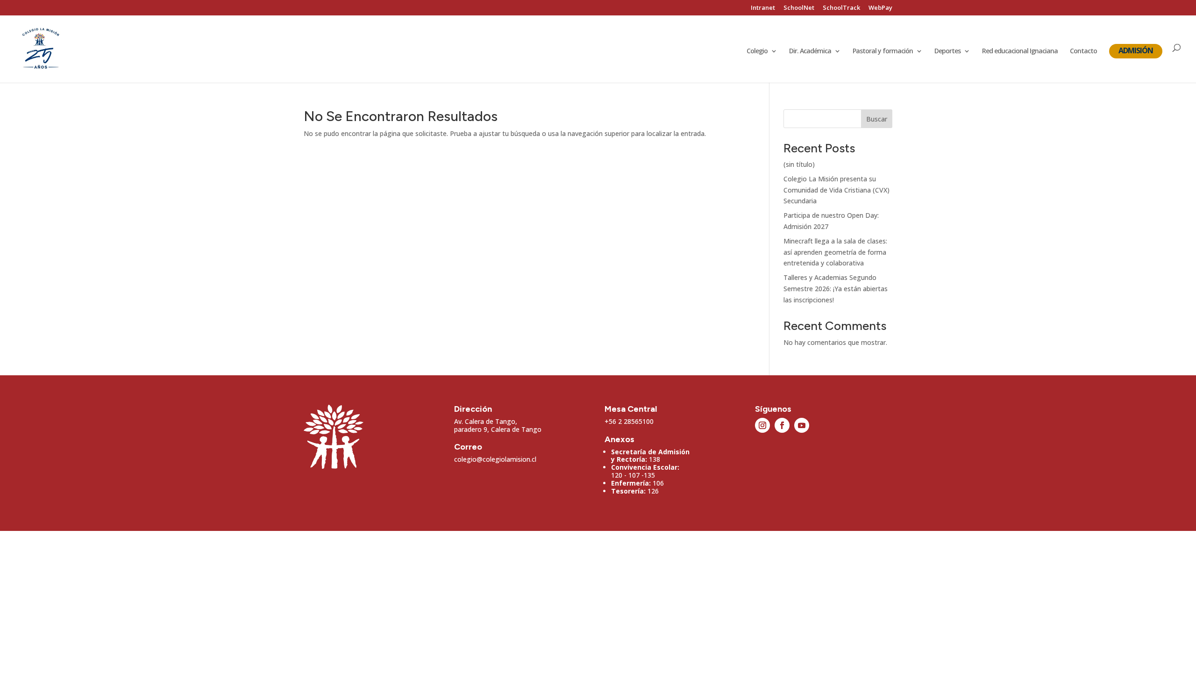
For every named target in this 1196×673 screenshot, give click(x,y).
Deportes (947, 51)
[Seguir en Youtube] (801, 425)
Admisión (1135, 50)
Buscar (876, 119)
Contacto (1083, 51)
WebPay (880, 8)
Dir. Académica (810, 51)
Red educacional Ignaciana (1020, 51)
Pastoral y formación (883, 51)
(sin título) (799, 164)
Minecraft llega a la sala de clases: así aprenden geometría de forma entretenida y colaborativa (835, 252)
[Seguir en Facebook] (782, 425)
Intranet (763, 8)
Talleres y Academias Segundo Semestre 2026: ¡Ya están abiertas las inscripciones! (835, 288)
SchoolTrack (841, 8)
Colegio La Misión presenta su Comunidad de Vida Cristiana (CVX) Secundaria (836, 190)
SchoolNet (798, 8)
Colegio (757, 51)
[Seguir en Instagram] (762, 425)
